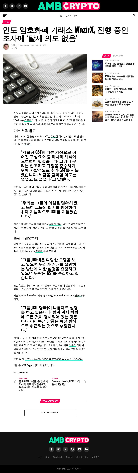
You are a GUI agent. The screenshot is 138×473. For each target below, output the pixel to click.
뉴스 (76, 15)
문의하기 (69, 457)
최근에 (28, 120)
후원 (47, 457)
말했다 (28, 143)
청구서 (72, 345)
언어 (68, 15)
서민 (15, 48)
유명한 (54, 136)
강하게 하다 (55, 224)
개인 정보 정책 (82, 457)
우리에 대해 (57, 457)
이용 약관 (96, 457)
